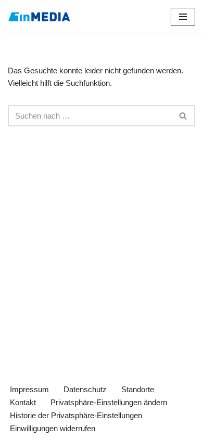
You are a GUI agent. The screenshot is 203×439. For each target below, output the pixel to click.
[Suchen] (183, 115)
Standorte (137, 389)
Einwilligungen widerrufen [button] (52, 428)
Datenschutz (85, 389)
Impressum (29, 389)
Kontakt (23, 402)
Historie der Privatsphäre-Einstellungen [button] (76, 415)
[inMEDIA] (39, 16)
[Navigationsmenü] (183, 16)
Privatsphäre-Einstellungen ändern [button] (108, 402)
